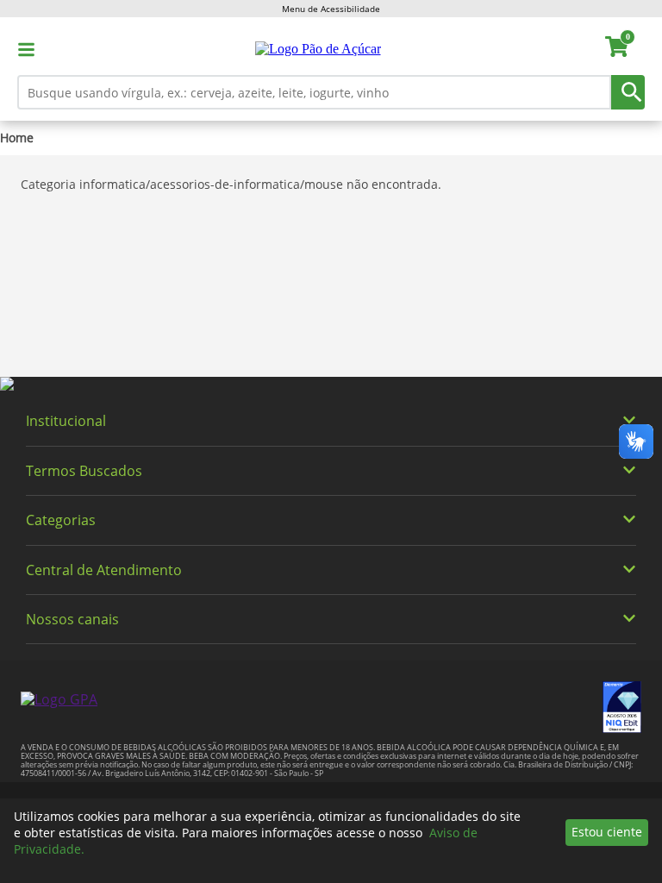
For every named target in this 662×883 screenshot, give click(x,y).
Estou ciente (606, 832)
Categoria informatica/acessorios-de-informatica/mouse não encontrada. (231, 184)
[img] (331, 384)
